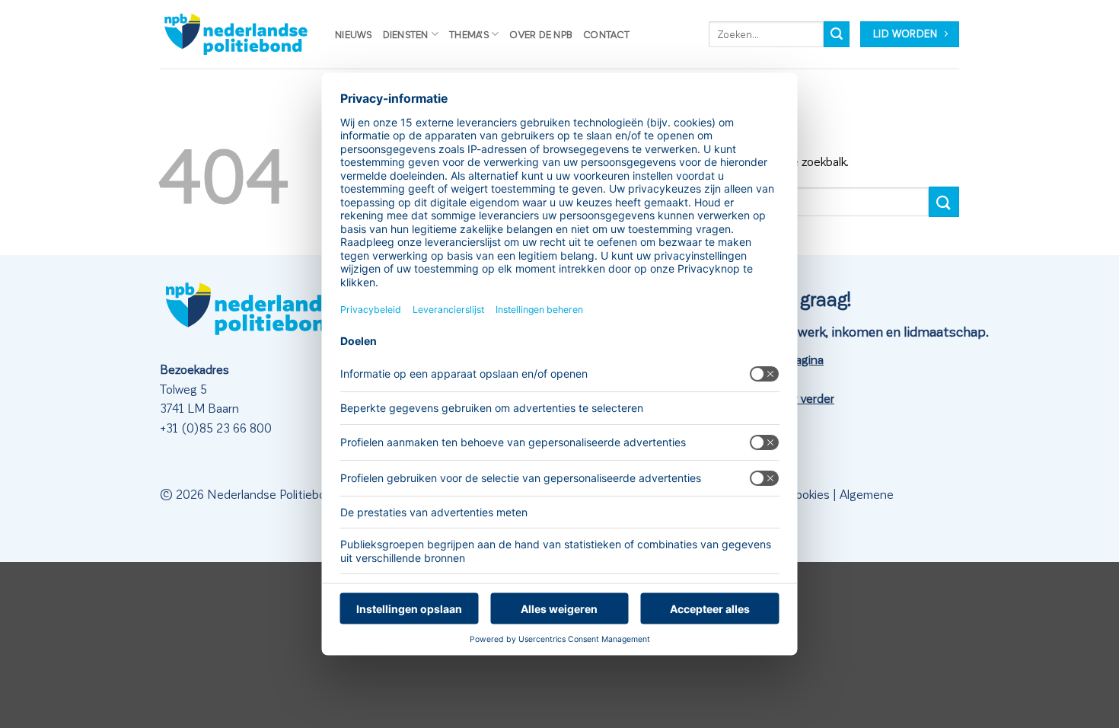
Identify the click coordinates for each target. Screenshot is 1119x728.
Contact (606, 34)
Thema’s (469, 34)
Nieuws (353, 34)
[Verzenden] (837, 34)
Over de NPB (540, 34)
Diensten (406, 34)
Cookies (808, 494)
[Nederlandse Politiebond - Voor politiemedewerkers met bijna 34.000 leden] (236, 34)
